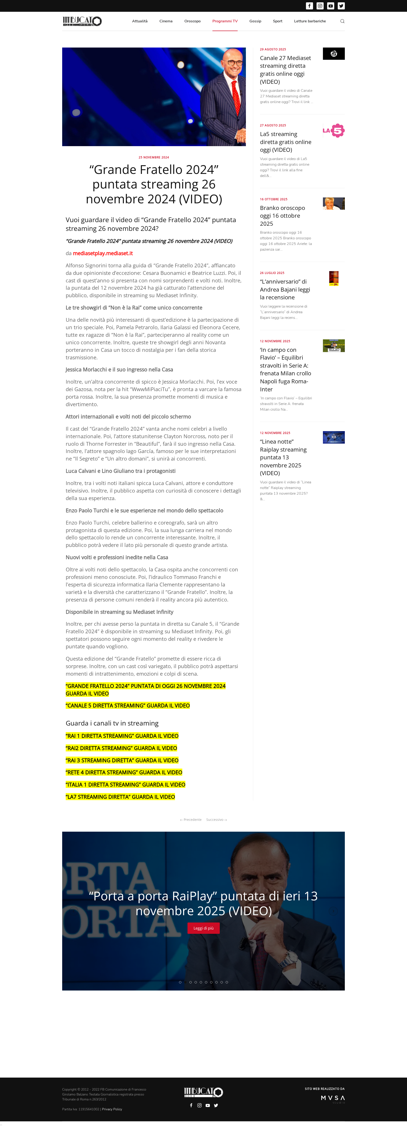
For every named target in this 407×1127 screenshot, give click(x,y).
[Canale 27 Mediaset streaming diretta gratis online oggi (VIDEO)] (334, 53)
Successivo (215, 819)
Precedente (192, 819)
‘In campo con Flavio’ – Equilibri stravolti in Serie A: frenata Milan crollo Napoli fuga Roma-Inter (285, 369)
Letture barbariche (310, 21)
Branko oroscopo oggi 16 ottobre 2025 (282, 215)
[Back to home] (82, 21)
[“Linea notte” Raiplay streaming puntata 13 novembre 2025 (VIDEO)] (334, 437)
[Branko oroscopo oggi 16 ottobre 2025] (334, 203)
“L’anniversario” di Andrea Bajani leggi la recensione (285, 289)
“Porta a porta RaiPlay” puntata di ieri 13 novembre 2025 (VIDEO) (186, 982)
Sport (277, 21)
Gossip (255, 21)
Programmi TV (225, 21)
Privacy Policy (112, 1109)
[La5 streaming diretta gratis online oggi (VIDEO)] (334, 130)
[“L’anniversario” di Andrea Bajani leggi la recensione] (334, 278)
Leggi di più (204, 928)
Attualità (140, 21)
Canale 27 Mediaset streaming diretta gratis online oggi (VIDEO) (285, 69)
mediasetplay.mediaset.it (103, 253)
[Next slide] (333, 911)
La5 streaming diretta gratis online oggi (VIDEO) (285, 141)
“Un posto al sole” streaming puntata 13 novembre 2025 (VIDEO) (217, 982)
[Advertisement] (203, 1042)
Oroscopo (192, 21)
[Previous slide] (73, 911)
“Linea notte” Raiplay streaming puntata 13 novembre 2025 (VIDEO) (283, 457)
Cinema (166, 21)
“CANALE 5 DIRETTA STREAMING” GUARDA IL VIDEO (128, 705)
